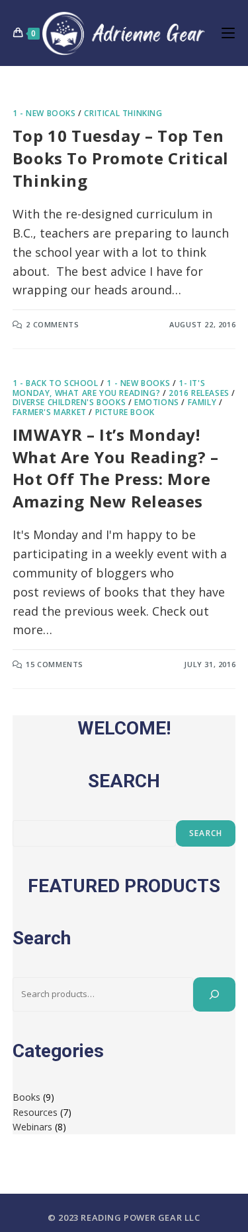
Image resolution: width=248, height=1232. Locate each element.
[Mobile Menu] (228, 32)
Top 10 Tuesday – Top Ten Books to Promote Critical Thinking (121, 158)
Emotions (156, 402)
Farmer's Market (50, 412)
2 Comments (52, 324)
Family (202, 402)
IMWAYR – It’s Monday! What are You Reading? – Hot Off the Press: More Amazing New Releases (116, 468)
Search (205, 833)
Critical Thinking (123, 113)
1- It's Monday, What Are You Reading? (109, 387)
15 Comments (54, 664)
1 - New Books (44, 113)
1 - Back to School (56, 383)
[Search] (214, 994)
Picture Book (125, 412)
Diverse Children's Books (69, 402)
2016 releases (199, 393)
